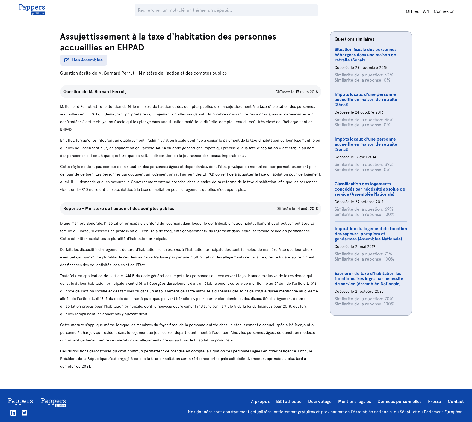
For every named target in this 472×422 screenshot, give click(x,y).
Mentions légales (354, 401)
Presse (434, 401)
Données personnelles (399, 401)
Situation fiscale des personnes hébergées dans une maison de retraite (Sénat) (365, 55)
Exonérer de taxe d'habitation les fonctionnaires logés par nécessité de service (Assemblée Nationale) (369, 278)
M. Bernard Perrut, (107, 91)
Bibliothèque (289, 401)
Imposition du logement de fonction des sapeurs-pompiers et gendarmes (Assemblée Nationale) (371, 234)
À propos (260, 401)
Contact (456, 401)
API (426, 11)
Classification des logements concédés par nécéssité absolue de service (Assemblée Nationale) (370, 189)
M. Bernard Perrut (116, 73)
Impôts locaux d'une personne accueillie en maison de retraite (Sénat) (366, 99)
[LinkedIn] (13, 412)
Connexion (444, 11)
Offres (412, 11)
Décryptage (320, 401)
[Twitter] (24, 412)
